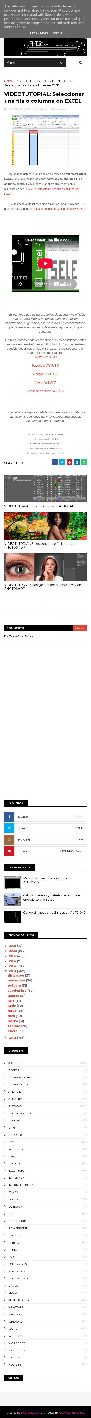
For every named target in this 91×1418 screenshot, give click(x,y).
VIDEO (43, 80)
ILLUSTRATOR (17, 1170)
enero (13, 1031)
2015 (13, 961)
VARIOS (13, 1285)
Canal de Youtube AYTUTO (45, 391)
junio (12, 1006)
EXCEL (19, 80)
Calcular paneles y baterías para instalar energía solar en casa (51, 897)
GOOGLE (14, 1163)
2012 (13, 1037)
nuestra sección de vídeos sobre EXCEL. (59, 208)
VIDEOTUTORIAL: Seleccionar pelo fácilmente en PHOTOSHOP (40, 546)
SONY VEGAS (16, 1271)
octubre (15, 985)
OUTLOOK (15, 1206)
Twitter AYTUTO (45, 357)
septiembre (18, 991)
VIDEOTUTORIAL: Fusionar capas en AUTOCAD (39, 506)
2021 (13, 946)
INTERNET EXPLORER (22, 1185)
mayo (12, 1011)
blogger (79, 628)
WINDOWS (15, 1321)
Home (8, 80)
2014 (13, 966)
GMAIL (12, 1156)
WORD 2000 (16, 1335)
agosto (14, 996)
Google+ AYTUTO (45, 374)
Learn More (39, 33)
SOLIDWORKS (17, 1264)
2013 (13, 971)
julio (11, 1001)
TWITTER (22, 828)
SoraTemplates (30, 1412)
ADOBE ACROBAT (20, 1077)
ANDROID (14, 1091)
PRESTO (13, 1242)
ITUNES (13, 1192)
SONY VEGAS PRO (20, 1278)
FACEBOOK (23, 817)
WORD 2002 (16, 1343)
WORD (13, 1328)
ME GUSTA (78, 816)
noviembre (17, 980)
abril (12, 1016)
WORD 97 (14, 1357)
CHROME (14, 1120)
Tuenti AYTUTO (45, 382)
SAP (11, 1256)
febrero (14, 1026)
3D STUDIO (15, 1063)
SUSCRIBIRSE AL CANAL (71, 851)
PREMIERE (15, 1235)
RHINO (12, 1249)
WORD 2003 (16, 1350)
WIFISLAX (14, 1314)
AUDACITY (15, 1098)
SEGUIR (79, 828)
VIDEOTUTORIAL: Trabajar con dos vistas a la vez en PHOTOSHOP (42, 587)
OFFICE (31, 80)
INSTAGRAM (24, 840)
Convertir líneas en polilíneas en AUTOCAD (54, 913)
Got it (57, 33)
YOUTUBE (23, 851)
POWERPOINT (17, 1228)
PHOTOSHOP (17, 1220)
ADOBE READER (19, 1084)
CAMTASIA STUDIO (20, 1113)
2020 (13, 951)
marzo (13, 1021)
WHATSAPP (16, 1307)
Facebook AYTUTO (45, 365)
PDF (11, 1213)
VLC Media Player (21, 1300)
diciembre (16, 975)
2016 (13, 956)
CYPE (11, 1127)
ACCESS (13, 1070)
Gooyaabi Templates (71, 1412)
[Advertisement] (45, 747)
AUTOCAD (15, 1106)
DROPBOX (15, 1134)
